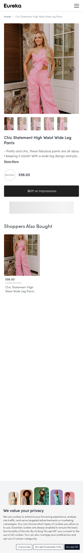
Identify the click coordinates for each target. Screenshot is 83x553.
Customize (24, 546)
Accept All (72, 546)
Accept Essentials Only (48, 546)
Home (7, 16)
